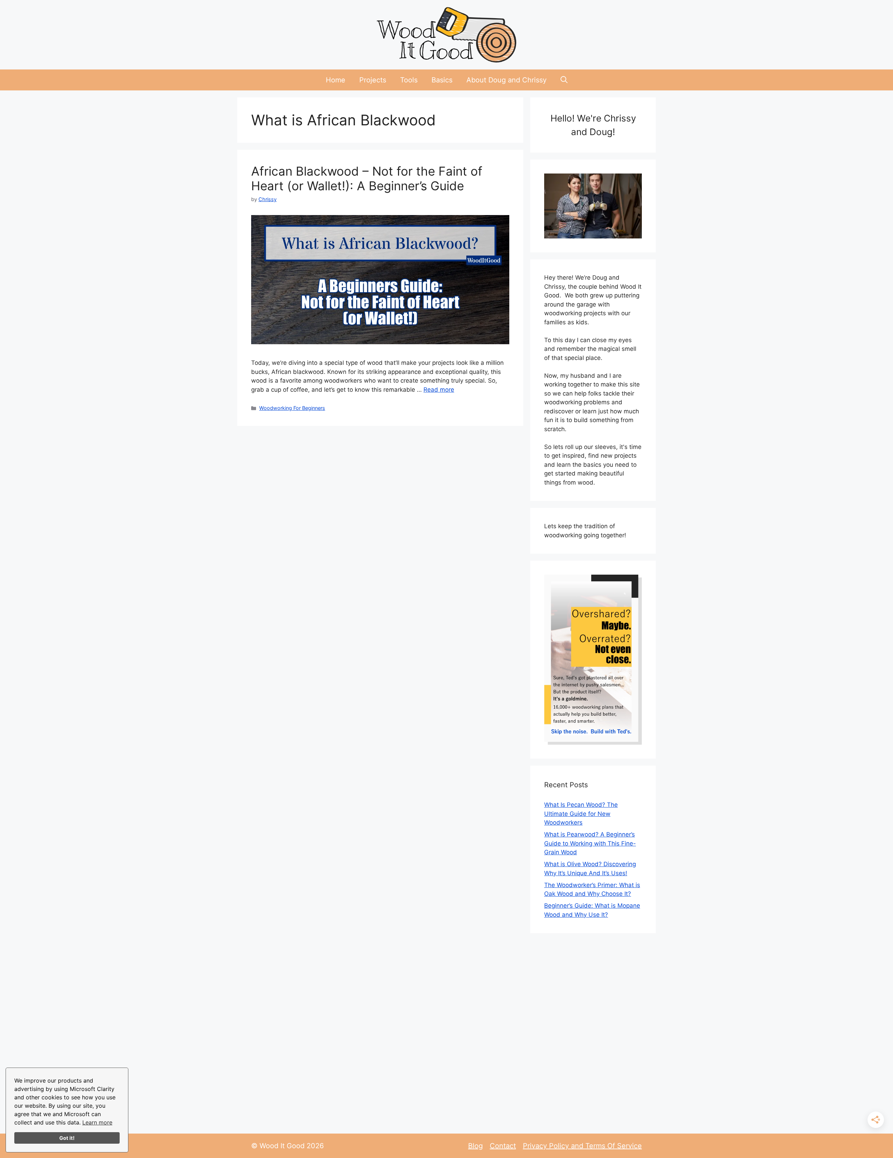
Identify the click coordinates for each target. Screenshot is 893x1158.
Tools (409, 80)
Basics (442, 80)
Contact (503, 1146)
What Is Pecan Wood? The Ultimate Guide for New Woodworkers (581, 813)
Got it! (67, 1138)
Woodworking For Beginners (292, 408)
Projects (372, 80)
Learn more (97, 1122)
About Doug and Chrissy (506, 80)
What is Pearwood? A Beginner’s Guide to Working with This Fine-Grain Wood (590, 843)
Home (335, 80)
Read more (438, 389)
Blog (475, 1146)
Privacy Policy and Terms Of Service (582, 1146)
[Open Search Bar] (564, 79)
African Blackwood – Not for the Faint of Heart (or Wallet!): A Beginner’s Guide (366, 178)
